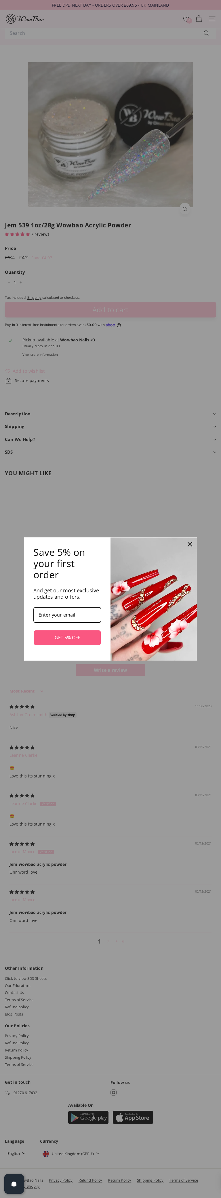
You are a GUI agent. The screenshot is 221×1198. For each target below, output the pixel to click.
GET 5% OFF (67, 637)
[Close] (190, 544)
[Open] (14, 1184)
